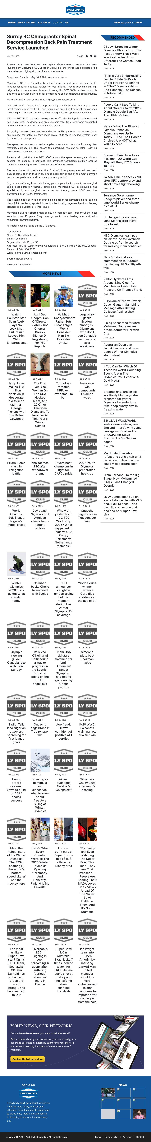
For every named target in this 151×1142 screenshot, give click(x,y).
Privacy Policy (112, 1137)
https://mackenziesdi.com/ (32, 252)
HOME (12, 22)
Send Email (20, 238)
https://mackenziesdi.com (60, 99)
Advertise (127, 1137)
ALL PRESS (44, 22)
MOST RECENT (27, 22)
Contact (140, 1137)
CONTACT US (61, 22)
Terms (98, 1137)
